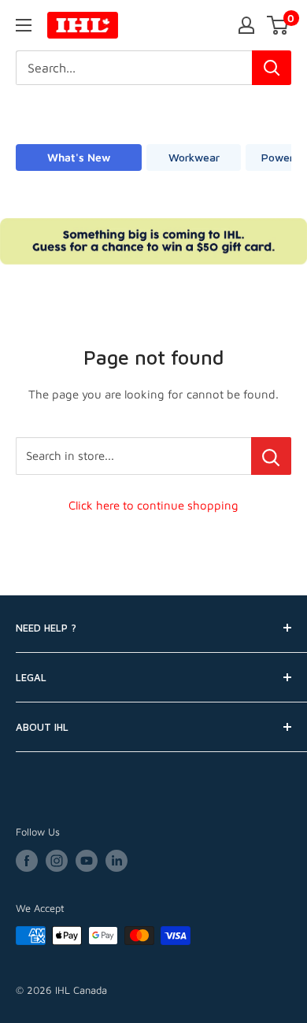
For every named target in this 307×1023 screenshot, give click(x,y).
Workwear (194, 157)
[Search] (271, 67)
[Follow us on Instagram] (57, 861)
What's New (78, 157)
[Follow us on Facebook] (27, 861)
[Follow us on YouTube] (87, 861)
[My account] (246, 25)
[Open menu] (23, 25)
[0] (278, 25)
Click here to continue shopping (153, 505)
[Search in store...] (271, 456)
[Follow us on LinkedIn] (116, 861)
